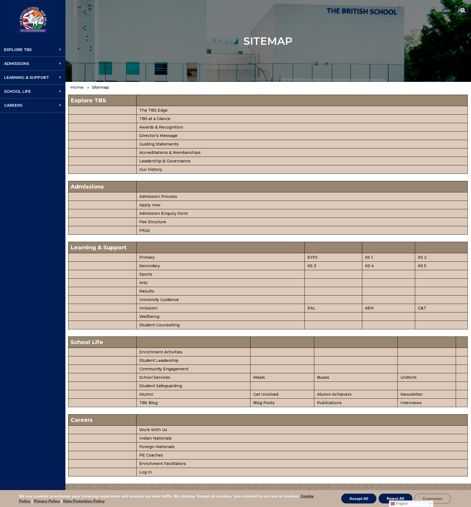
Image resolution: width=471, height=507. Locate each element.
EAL (311, 308)
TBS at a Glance (154, 118)
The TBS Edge (153, 110)
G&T (422, 308)
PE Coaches (151, 455)
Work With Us (153, 429)
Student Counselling (159, 325)
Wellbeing (149, 316)
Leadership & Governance (165, 161)
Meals (259, 377)
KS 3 (311, 265)
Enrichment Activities (160, 352)
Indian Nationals (155, 438)
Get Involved (265, 394)
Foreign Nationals (156, 446)
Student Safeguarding (160, 385)
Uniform (408, 377)
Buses (323, 377)
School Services (154, 377)
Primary (147, 257)
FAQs (144, 230)
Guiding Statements (159, 144)
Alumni (146, 394)
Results (146, 291)
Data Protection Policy (84, 501)
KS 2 (422, 257)
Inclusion (148, 308)
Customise (433, 498)
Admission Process (158, 196)
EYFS (312, 257)
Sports (145, 274)
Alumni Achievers (334, 394)
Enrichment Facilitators (162, 463)
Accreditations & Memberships (170, 152)
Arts (143, 282)
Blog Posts (264, 402)
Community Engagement (164, 368)
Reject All (395, 498)
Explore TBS (18, 49)
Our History (150, 169)
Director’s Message (158, 135)
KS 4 (369, 265)
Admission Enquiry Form (163, 213)
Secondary (149, 265)
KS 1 (369, 257)
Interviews (411, 402)
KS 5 (422, 265)
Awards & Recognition (161, 127)
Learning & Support (26, 77)
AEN (369, 308)
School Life (17, 91)
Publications (329, 402)
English (401, 504)
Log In (145, 472)
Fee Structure (152, 221)
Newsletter (411, 394)
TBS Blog (148, 402)
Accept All (358, 498)
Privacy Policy (47, 501)
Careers (13, 105)
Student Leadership (159, 360)
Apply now (150, 204)
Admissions (16, 63)
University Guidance (159, 299)
